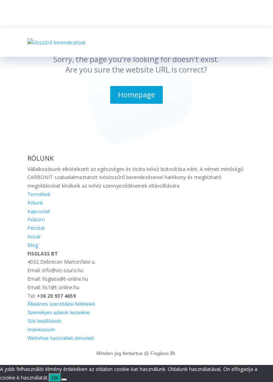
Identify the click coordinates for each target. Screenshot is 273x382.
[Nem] (64, 379)
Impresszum (41, 329)
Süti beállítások (44, 321)
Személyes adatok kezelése (58, 312)
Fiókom (36, 219)
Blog (32, 245)
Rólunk (35, 202)
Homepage (136, 94)
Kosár (34, 236)
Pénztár (36, 228)
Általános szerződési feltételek (61, 304)
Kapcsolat (38, 211)
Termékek (38, 194)
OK (55, 378)
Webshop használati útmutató (60, 338)
